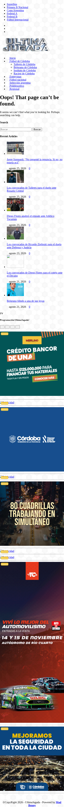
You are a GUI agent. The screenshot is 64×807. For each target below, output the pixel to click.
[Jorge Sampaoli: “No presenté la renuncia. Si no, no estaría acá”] (15, 153)
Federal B (12, 16)
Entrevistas (15, 76)
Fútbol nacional (17, 79)
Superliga (12, 4)
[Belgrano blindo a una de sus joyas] (15, 295)
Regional (14, 88)
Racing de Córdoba (24, 73)
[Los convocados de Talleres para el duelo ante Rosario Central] (15, 181)
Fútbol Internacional (18, 19)
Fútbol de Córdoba (19, 61)
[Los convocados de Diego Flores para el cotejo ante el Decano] (15, 266)
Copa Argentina (15, 10)
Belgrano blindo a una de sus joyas (25, 300)
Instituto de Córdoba (25, 70)
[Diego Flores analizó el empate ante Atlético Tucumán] (15, 210)
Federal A (12, 13)
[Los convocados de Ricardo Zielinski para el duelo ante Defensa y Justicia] (15, 238)
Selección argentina (20, 82)
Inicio (12, 58)
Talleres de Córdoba (24, 64)
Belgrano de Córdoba (25, 67)
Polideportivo (16, 85)
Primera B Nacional (17, 7)
